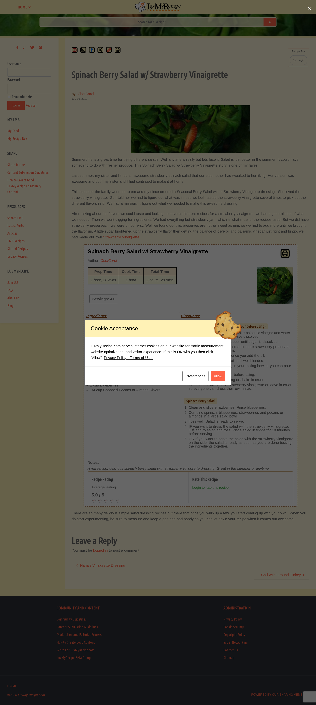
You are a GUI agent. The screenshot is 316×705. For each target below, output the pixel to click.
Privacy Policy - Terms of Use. (128, 358)
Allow (218, 376)
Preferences (195, 376)
